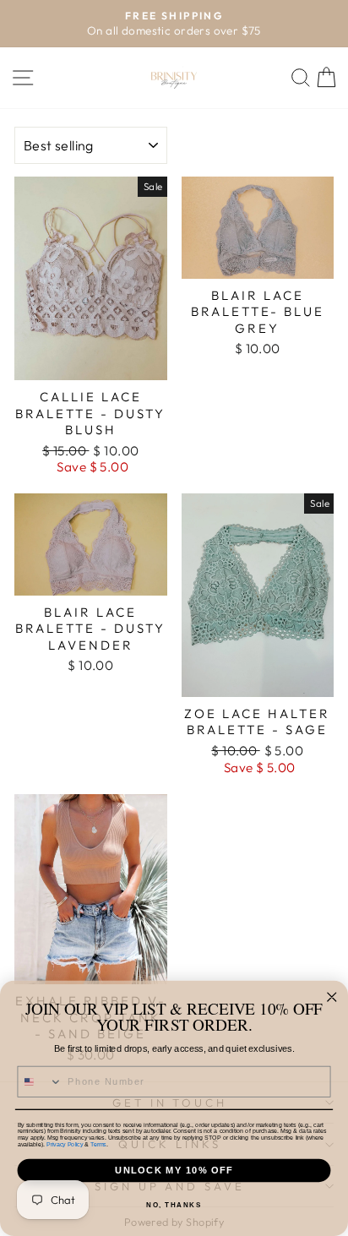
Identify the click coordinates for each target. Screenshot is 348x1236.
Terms (98, 1144)
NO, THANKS (173, 1205)
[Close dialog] (331, 997)
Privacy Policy (64, 1144)
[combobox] (40, 1082)
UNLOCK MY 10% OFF (174, 1170)
